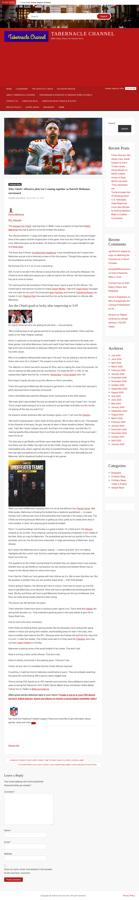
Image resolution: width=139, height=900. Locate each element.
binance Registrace (117, 296)
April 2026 (116, 362)
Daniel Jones (83, 508)
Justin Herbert (24, 642)
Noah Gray (18, 246)
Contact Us (12, 101)
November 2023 (119, 433)
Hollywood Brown (84, 292)
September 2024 (119, 410)
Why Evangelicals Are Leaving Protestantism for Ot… (119, 304)
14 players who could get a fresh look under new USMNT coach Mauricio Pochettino (57, 764)
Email (7, 842)
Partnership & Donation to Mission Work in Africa (66, 95)
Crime (61, 107)
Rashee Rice (29, 296)
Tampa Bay (55, 374)
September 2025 (119, 388)
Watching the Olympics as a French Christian (118, 259)
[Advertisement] (69, 64)
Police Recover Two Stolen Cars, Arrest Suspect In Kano (121, 159)
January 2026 (117, 373)
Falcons (86, 414)
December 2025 (119, 377)
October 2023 (117, 436)
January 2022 (117, 444)
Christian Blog (30, 101)
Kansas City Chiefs (22, 226)
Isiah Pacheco (56, 292)
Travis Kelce (82, 288)
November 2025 (119, 381)
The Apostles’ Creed (42, 89)
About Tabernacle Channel (20, 95)
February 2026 (118, 370)
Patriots (89, 608)
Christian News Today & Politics (59, 101)
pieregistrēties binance (119, 269)
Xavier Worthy (58, 288)
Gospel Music (32, 107)
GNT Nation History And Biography (119, 286)
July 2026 (116, 355)
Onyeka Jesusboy (16, 198)
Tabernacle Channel (83, 33)
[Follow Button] (33, 723)
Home (9, 89)
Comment (9, 791)
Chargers (80, 638)
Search (111, 123)
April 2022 (116, 440)
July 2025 (116, 396)
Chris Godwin (70, 374)
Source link (13, 745)
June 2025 (116, 399)
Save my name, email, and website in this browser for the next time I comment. (28, 871)
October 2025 (117, 385)
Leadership (22, 89)
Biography (48, 107)
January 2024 (117, 425)
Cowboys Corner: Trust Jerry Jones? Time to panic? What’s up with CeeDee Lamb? (47, 760)
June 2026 (116, 359)
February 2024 (118, 421)
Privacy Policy (14, 107)
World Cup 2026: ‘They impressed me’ (119, 185)
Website (8, 853)
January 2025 (117, 407)
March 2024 (117, 418)
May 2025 (116, 403)
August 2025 (117, 392)
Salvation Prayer (66, 89)
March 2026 (117, 366)
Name (7, 830)
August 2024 (117, 414)
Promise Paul (114, 283)
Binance (112, 314)
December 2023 (119, 429)
